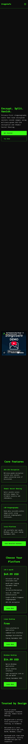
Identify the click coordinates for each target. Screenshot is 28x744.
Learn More (10, 608)
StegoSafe (6, 4)
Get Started (8, 133)
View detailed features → (14, 543)
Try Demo (7, 139)
